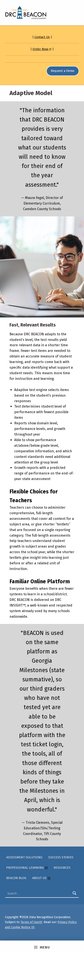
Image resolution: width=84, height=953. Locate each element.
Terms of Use (29, 922)
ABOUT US (39, 878)
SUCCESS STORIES (60, 857)
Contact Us (42, 37)
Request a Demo (62, 71)
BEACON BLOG (16, 878)
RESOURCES (62, 868)
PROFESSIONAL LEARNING (25, 868)
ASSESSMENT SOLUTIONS (24, 857)
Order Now (41, 49)
